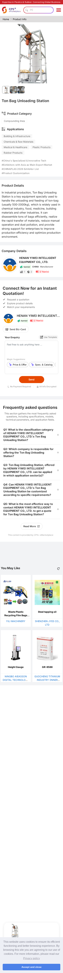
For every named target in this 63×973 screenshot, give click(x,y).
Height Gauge (16, 667)
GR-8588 (47, 667)
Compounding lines (14, 120)
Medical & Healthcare (15, 147)
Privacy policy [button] (31, 958)
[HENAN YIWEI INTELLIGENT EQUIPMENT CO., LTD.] (10, 265)
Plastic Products (41, 147)
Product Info (19, 19)
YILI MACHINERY (15, 621)
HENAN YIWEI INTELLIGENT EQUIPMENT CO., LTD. (37, 260)
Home (6, 19)
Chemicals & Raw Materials (18, 141)
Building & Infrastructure (17, 136)
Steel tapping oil (47, 611)
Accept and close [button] (31, 967)
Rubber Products (13, 152)
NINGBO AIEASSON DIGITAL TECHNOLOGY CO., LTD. (16, 680)
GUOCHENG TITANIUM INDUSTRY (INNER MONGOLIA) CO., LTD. (47, 680)
